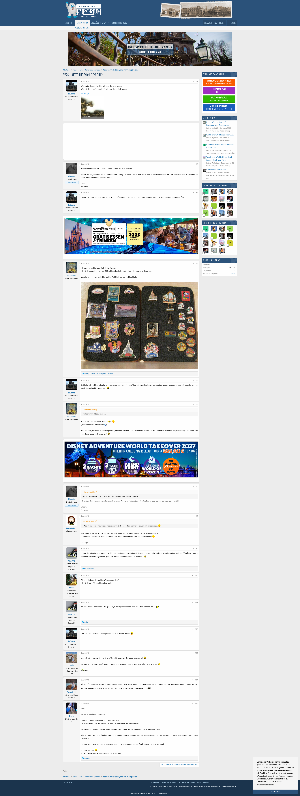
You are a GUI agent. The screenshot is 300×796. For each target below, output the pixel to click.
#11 (196, 602)
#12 (196, 629)
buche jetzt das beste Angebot (219, 107)
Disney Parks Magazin (120, 22)
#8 (197, 516)
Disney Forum (82, 22)
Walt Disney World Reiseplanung (218, 140)
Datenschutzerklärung (169, 782)
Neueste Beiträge (210, 118)
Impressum (155, 782)
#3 (197, 193)
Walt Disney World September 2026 (220, 135)
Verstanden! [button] (275, 792)
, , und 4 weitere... (99, 373)
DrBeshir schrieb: (88, 410)
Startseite (69, 22)
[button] (100, 23)
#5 (197, 380)
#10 (196, 575)
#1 (197, 81)
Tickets (219, 90)
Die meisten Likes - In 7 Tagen (214, 222)
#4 (197, 263)
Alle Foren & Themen (82, 27)
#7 (197, 487)
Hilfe (199, 782)
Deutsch (68, 782)
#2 (197, 164)
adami (233, 274)
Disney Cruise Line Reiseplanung (218, 131)
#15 (196, 704)
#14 (196, 680)
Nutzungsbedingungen (187, 782)
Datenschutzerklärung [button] (266, 785)
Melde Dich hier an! (150, 52)
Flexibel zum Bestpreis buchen (219, 82)
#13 (196, 653)
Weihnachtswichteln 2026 (216, 170)
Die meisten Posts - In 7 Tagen (215, 185)
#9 (197, 549)
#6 (197, 404)
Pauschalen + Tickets (219, 99)
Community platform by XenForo (149, 793)
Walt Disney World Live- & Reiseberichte (220, 153)
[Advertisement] (121, 142)
